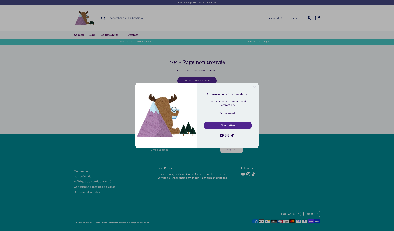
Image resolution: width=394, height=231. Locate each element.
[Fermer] (254, 87)
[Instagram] (227, 135)
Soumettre (228, 125)
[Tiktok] (232, 135)
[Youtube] (222, 135)
